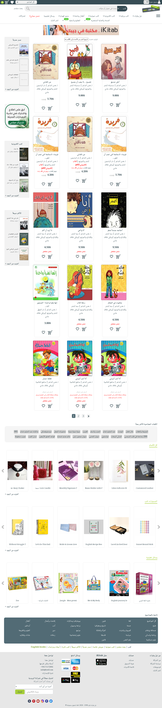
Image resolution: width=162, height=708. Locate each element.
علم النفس (127, 640)
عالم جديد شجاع (63, 436)
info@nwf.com (47, 670)
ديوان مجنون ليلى (79, 436)
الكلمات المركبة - (43, 600)
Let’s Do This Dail (42, 544)
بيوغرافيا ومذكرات (73, 621)
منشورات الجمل (60, 431)
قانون (104, 640)
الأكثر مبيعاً (76, 647)
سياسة (128, 635)
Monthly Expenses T (68, 488)
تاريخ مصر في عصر (12, 60)
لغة (129, 621)
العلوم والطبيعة (24, 630)
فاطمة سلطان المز (12, 151)
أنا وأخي (81, 230)
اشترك (19, 692)
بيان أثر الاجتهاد (13, 180)
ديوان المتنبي (94, 436)
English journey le (119, 600)
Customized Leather (144, 488)
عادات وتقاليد (25, 635)
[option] (144, 470)
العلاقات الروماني (13, 74)
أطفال (28, 621)
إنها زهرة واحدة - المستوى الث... (47, 304)
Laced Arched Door (119, 544)
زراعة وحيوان (75, 626)
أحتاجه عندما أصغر (115, 230)
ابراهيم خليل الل (12, 167)
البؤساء (120, 431)
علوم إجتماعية (75, 635)
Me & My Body (94, 600)
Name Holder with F (93, 488)
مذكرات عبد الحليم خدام (29, 431)
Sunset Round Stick (144, 544)
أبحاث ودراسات (54, 647)
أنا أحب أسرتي (115, 379)
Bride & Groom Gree (68, 544)
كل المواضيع (151, 621)
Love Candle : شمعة (42, 488)
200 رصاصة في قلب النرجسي (135, 436)
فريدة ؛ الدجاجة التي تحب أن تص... (115, 156)
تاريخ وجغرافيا (100, 626)
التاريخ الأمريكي (13, 45)
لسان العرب (32, 436)
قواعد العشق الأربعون (47, 436)
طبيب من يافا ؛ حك (12, 164)
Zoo (17, 600)
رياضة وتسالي (150, 635)
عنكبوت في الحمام (115, 303)
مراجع (78, 630)
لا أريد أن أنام (47, 230)
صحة (129, 626)
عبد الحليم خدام (109, 431)
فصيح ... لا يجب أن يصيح (81, 82)
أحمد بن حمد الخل (12, 183)
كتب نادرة (66, 647)
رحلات (52, 635)
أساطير (27, 626)
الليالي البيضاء (116, 436)
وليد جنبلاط (13, 221)
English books (38, 647)
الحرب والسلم (95, 431)
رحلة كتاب (81, 303)
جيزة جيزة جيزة (74, 431)
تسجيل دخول (153, 2)
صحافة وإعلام (150, 630)
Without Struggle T (17, 544)
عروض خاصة (98, 647)
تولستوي (105, 436)
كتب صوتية (110, 647)
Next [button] (3, 470)
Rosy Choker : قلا (17, 488)
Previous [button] (158, 470)
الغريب (85, 431)
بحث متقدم (121, 647)
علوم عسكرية (151, 640)
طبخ (154, 626)
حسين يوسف (13, 62)
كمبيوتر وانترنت (125, 630)
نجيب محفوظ (20, 436)
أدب (53, 626)
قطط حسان (47, 379)
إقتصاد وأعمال (50, 621)
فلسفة (103, 635)
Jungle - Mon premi (68, 600)
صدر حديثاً (87, 647)
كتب (129, 647)
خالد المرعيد (13, 252)
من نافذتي (47, 82)
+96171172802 (47, 667)
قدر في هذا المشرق (12, 218)
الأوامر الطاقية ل (13, 234)
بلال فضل (129, 431)
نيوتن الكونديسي (12, 236)
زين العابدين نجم (12, 47)
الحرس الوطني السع (12, 249)
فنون (104, 621)
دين (53, 630)
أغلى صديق (115, 82)
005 (16, 431)
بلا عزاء (16, 149)
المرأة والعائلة (101, 630)
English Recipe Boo (94, 544)
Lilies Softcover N (119, 488)
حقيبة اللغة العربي (144, 600)
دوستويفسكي (46, 431)
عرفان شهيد (14, 77)
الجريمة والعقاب (142, 431)
